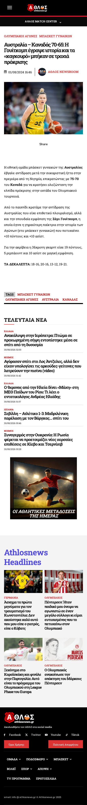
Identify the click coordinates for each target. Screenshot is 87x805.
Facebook (15, 735)
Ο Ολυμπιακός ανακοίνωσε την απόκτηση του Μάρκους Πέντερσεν (63, 676)
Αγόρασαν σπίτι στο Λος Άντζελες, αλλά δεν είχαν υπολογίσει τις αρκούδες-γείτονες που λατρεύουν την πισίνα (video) (42, 366)
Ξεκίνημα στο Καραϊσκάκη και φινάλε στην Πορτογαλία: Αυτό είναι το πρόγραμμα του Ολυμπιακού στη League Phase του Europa (22, 680)
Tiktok (75, 735)
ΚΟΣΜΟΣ (8, 357)
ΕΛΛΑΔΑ (9, 331)
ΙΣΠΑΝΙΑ (9, 409)
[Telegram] (53, 153)
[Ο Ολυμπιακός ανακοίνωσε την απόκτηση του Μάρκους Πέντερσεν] (64, 649)
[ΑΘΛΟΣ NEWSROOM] (42, 72)
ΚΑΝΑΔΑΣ (70, 299)
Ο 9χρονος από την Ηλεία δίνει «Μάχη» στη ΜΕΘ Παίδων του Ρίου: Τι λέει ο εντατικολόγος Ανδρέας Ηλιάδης (41, 392)
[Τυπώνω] (71, 153)
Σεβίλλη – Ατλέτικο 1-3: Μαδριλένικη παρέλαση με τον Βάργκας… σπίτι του (36, 416)
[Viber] (43, 153)
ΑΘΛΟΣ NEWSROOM (63, 72)
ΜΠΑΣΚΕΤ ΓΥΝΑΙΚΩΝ (55, 36)
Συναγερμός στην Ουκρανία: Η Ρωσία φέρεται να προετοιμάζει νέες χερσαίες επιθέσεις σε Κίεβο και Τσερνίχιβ (38, 439)
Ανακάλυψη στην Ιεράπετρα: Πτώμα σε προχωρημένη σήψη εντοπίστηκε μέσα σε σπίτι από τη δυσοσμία (40, 340)
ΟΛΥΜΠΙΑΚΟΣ (53, 597)
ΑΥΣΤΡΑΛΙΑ (50, 299)
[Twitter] (26, 735)
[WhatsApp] (34, 153)
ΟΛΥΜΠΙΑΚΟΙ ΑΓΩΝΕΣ (20, 36)
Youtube (56, 735)
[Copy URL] (62, 153)
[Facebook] (16, 153)
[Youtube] (46, 735)
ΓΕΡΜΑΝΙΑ (11, 597)
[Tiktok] (67, 735)
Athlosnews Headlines (26, 557)
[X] (25, 153)
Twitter (36, 735)
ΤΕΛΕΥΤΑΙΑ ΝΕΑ (25, 320)
